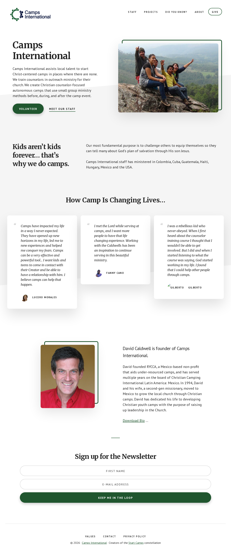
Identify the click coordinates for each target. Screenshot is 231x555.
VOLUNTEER (28, 109)
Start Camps (136, 543)
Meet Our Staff (62, 109)
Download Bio (134, 420)
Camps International (36, 14)
